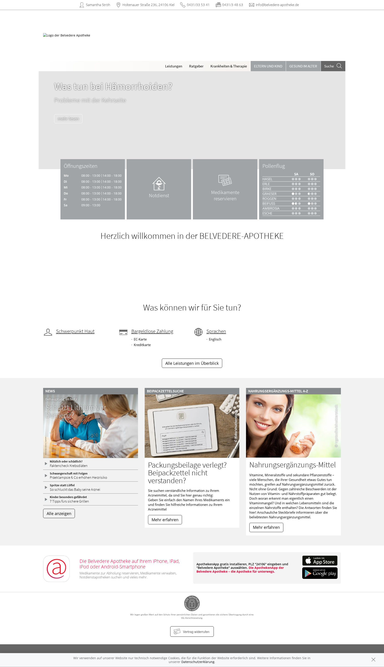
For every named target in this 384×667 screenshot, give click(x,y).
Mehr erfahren (165, 519)
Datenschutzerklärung (197, 662)
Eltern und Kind (268, 66)
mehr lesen (68, 118)
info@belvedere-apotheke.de (277, 4)
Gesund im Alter (303, 66)
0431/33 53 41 (198, 4)
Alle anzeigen (59, 513)
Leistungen (173, 66)
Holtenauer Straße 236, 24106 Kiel (148, 4)
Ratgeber (196, 66)
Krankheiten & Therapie (228, 66)
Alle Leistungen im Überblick (192, 363)
